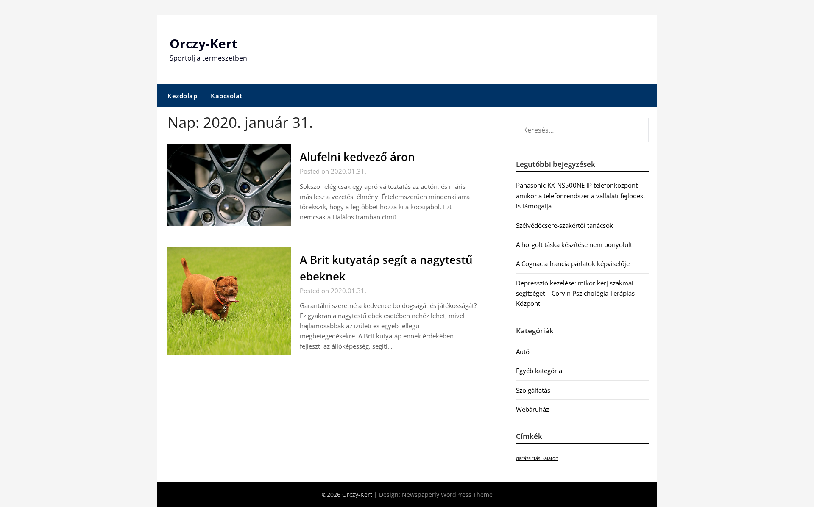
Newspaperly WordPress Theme (447, 494)
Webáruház (532, 409)
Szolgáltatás (533, 390)
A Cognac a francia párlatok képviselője (573, 263)
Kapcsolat (227, 95)
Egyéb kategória (539, 370)
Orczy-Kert (203, 43)
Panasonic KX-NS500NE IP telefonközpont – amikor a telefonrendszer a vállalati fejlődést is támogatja (580, 195)
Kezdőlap (182, 95)
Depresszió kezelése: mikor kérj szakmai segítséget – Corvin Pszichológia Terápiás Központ (575, 293)
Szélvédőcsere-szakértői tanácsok (564, 225)
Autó (523, 351)
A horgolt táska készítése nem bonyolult (574, 244)
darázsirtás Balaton (537, 458)
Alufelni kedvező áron (357, 156)
